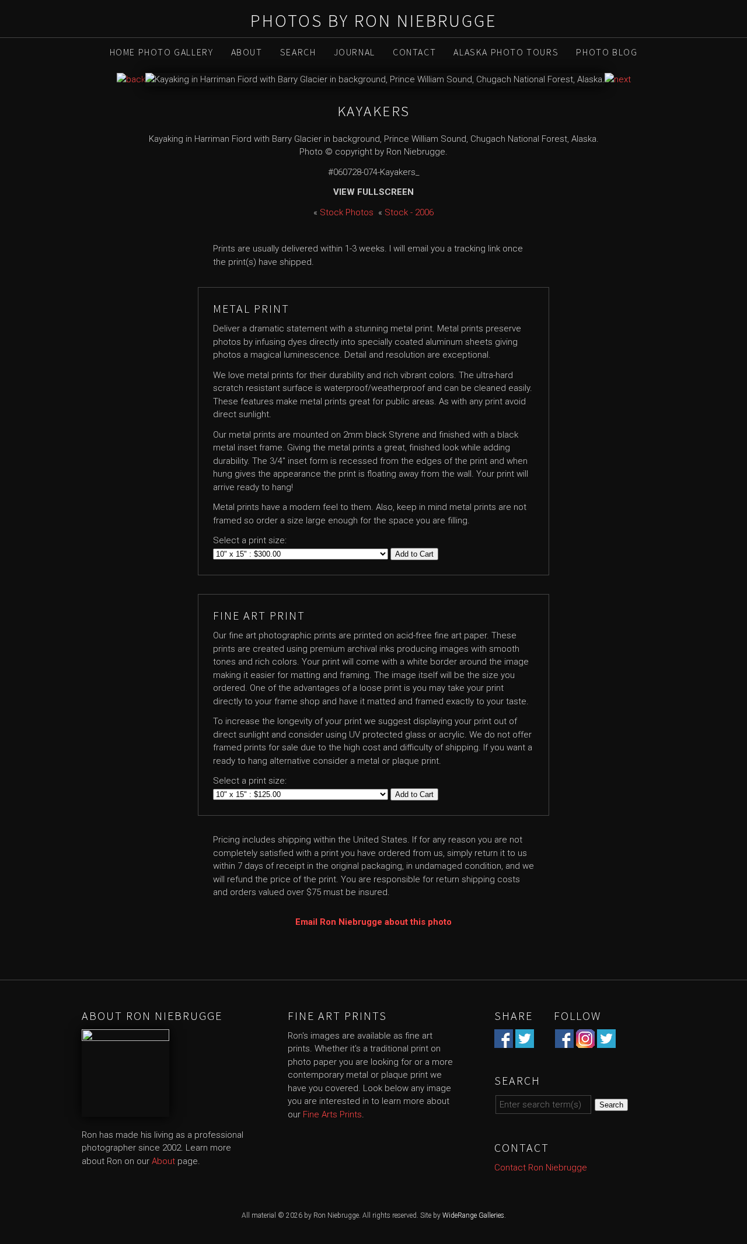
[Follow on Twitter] (606, 1041)
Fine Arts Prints (332, 1114)
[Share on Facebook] (503, 1041)
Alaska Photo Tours (505, 52)
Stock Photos (347, 212)
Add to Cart (414, 554)
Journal (354, 52)
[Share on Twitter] (524, 1041)
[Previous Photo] (131, 79)
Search (298, 52)
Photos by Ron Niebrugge (373, 20)
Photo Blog (606, 52)
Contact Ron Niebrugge (540, 1167)
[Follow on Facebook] (564, 1041)
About (247, 52)
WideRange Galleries (473, 1215)
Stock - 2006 (409, 212)
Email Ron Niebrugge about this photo (373, 922)
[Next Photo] (618, 79)
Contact (414, 52)
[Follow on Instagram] (585, 1041)
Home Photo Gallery (162, 52)
